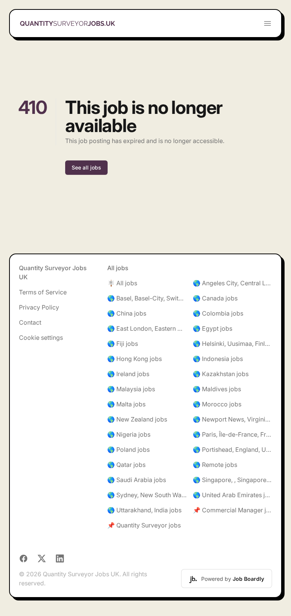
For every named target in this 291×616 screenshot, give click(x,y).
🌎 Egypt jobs (212, 328)
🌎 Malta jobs (126, 404)
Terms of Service (43, 292)
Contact (30, 322)
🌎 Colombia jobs (218, 313)
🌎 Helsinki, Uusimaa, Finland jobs (232, 343)
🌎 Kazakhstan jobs (221, 374)
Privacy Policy (39, 307)
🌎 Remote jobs (215, 464)
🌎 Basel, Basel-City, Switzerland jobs (146, 298)
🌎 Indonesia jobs (218, 358)
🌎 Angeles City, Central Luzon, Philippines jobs (232, 283)
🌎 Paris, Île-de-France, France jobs (232, 434)
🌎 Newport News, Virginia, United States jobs (232, 419)
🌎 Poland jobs (128, 449)
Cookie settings (41, 337)
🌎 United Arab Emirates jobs (232, 495)
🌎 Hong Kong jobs (134, 358)
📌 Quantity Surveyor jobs (144, 525)
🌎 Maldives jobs (217, 389)
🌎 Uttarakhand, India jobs (144, 510)
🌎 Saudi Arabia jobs (136, 480)
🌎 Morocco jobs (217, 404)
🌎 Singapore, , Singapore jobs (232, 480)
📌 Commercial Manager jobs (232, 510)
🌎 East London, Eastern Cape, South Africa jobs (146, 328)
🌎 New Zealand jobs (137, 419)
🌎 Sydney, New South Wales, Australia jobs (146, 495)
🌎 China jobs (126, 313)
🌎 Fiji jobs (122, 343)
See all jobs (86, 167)
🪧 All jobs (122, 283)
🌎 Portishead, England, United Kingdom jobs (232, 449)
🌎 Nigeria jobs (128, 434)
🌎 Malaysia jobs (131, 389)
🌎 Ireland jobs (128, 374)
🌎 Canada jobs (215, 298)
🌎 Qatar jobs (126, 464)
